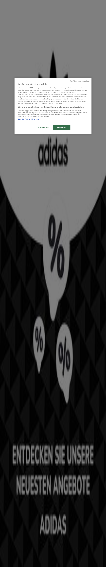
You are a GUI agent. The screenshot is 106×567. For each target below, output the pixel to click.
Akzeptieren (61, 127)
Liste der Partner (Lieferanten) (29, 119)
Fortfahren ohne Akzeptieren (80, 81)
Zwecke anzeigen (43, 127)
